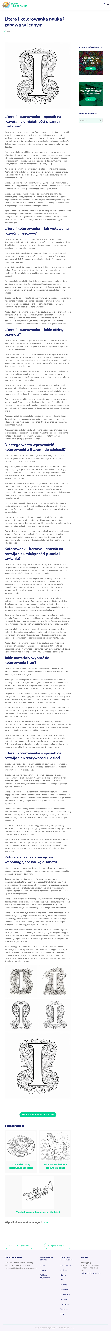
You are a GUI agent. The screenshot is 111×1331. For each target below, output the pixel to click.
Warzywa (64, 1309)
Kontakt (43, 1270)
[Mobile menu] (108, 4)
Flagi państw (65, 1265)
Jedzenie (64, 1270)
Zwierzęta (64, 1304)
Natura (63, 1275)
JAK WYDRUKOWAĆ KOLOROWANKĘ (38, 1115)
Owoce (63, 1280)
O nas (42, 1265)
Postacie (64, 1289)
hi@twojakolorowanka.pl (91, 1273)
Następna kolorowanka (57, 1246)
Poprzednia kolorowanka (18, 1246)
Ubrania (63, 1299)
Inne (8, 31)
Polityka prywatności (45, 1276)
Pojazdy (63, 1285)
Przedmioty (65, 1294)
